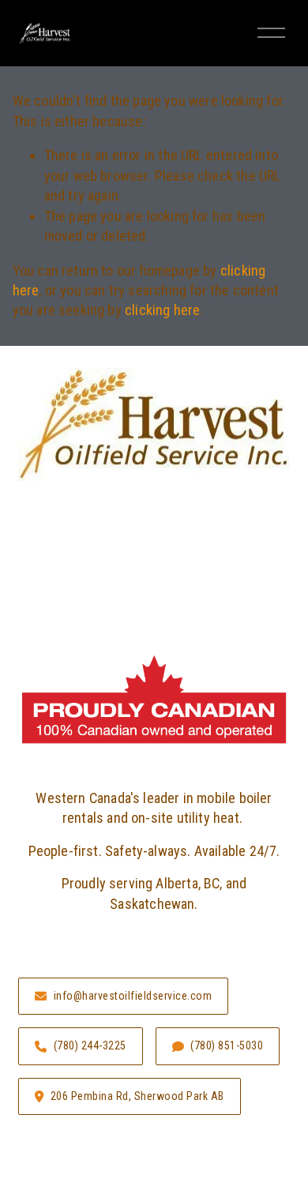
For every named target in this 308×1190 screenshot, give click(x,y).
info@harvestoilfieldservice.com (133, 995)
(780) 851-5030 (226, 1045)
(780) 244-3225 (90, 1045)
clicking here (162, 310)
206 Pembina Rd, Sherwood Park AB (137, 1096)
